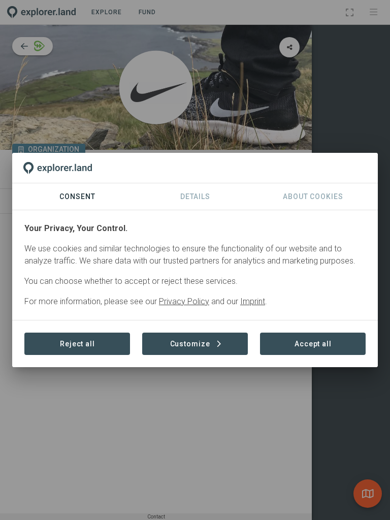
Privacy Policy (184, 301)
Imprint (252, 301)
